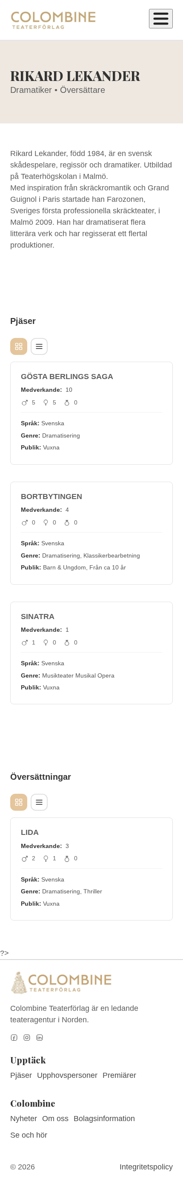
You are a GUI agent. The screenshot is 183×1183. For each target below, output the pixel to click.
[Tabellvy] (39, 346)
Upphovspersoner (67, 1075)
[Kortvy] (18, 346)
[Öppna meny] (161, 18)
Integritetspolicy (146, 1167)
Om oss (55, 1118)
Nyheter (23, 1118)
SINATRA (37, 616)
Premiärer (119, 1075)
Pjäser (21, 1075)
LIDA (30, 832)
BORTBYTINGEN (51, 496)
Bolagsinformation (104, 1118)
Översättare (82, 90)
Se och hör (28, 1135)
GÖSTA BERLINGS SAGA (67, 376)
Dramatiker (31, 90)
